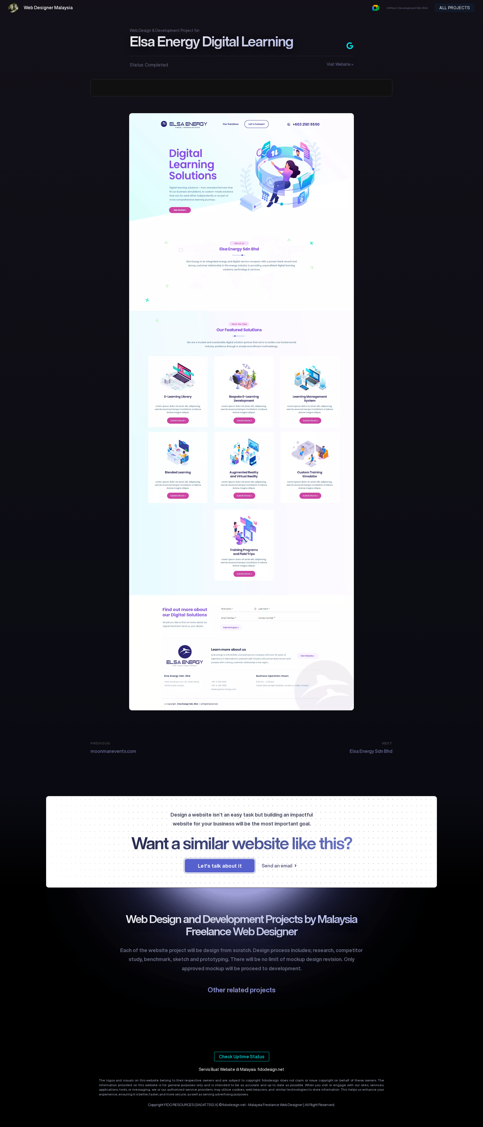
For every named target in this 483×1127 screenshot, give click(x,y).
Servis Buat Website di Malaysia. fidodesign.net (241, 1069)
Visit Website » (340, 64)
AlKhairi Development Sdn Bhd (407, 7)
